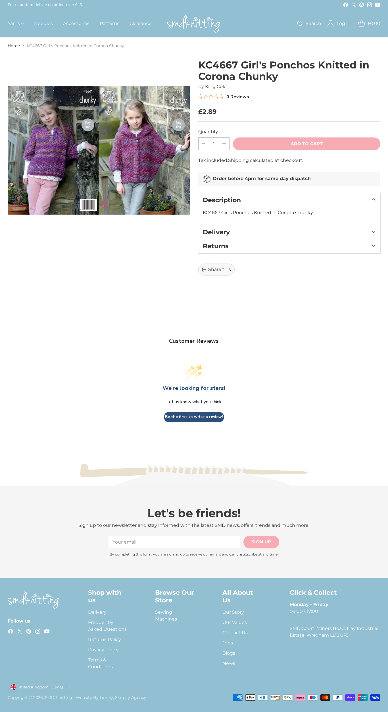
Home (14, 45)
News (228, 663)
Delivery (97, 612)
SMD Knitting (58, 697)
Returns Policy (104, 639)
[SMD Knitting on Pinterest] (361, 6)
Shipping (238, 160)
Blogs (228, 653)
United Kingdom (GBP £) (40, 687)
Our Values (234, 622)
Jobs (227, 643)
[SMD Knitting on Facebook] (346, 6)
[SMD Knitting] (194, 23)
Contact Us (235, 632)
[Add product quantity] (224, 144)
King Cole (216, 86)
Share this (219, 269)
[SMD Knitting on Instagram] (369, 6)
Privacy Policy (103, 649)
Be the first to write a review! (194, 416)
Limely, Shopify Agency (123, 697)
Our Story (233, 612)
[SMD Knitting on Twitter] (353, 6)
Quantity (208, 131)
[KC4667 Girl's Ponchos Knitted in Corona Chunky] (98, 150)
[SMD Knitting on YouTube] (377, 6)
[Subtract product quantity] (204, 144)
